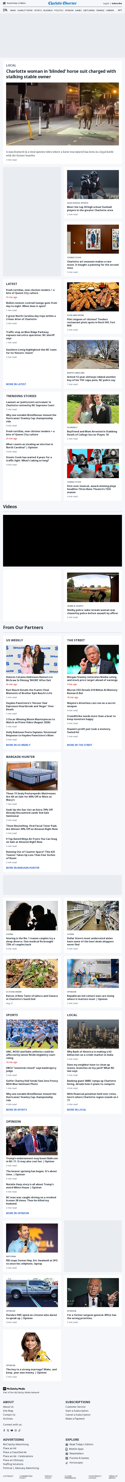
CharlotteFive (25, 10)
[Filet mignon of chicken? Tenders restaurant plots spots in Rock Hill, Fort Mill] (93, 296)
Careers (110, 10)
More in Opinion (17, 1213)
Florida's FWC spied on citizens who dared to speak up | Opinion (31, 1316)
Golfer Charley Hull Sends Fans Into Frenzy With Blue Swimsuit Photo (32, 1082)
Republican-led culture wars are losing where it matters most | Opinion (90, 997)
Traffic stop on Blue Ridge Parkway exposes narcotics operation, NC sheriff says (30, 335)
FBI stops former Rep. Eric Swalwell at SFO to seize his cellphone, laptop (32, 1262)
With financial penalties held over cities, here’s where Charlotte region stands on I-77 (93, 1097)
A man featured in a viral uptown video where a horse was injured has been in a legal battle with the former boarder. (60, 153)
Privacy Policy (48, 1477)
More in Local (76, 1109)
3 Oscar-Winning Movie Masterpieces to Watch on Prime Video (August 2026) (30, 721)
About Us (8, 1407)
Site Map (8, 1411)
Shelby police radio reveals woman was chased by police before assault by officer (92, 611)
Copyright (8, 1476)
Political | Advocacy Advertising (21, 1468)
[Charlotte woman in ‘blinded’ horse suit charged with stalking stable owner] (62, 114)
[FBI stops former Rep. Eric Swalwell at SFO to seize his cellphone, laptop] (32, 1238)
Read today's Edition (16, 3)
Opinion (69, 10)
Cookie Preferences (70, 1477)
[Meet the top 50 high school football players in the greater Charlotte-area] (93, 184)
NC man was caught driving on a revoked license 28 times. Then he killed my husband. (31, 1200)
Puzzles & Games (79, 1458)
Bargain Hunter (20, 757)
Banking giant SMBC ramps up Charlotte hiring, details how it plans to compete (91, 1082)
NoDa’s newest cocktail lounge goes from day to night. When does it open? (31, 304)
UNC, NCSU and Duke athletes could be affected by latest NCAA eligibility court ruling (30, 1055)
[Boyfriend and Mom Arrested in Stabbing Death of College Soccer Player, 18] (93, 409)
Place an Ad (9, 1448)
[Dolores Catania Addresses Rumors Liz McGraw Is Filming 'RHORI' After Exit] (32, 659)
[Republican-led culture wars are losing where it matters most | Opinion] (93, 973)
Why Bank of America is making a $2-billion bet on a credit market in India (90, 1053)
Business (48, 10)
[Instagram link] (15, 1430)
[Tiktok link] (19, 1430)
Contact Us (9, 1414)
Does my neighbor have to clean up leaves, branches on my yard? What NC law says (90, 1068)
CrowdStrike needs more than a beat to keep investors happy (91, 717)
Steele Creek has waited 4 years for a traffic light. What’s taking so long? (29, 459)
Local (11, 65)
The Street (76, 640)
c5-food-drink (14, 992)
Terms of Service (113, 1477)
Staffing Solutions (13, 1464)
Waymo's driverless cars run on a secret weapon (91, 704)
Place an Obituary (13, 1460)
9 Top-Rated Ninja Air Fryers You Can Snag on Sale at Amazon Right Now (31, 840)
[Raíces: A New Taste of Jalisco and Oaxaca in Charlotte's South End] (32, 973)
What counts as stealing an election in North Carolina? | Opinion (29, 446)
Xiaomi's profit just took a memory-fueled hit (89, 730)
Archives (8, 1418)
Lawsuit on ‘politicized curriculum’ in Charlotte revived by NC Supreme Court (30, 403)
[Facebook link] (4, 1430)
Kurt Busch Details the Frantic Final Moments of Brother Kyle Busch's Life (29, 691)
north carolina (75, 373)
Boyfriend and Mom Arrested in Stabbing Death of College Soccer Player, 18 (92, 433)
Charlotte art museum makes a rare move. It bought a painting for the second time (93, 265)
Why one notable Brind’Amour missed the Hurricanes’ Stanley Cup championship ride (31, 418)
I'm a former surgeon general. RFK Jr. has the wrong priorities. (91, 1316)
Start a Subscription (77, 1411)
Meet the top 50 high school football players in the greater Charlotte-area (90, 208)
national (11, 1256)
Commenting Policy (26, 1477)
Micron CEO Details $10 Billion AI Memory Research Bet (92, 691)
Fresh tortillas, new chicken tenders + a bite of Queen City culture (30, 291)
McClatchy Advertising (16, 1444)
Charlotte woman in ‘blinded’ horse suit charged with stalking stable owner (61, 73)
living (9, 934)
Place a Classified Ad (14, 1452)
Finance (100, 10)
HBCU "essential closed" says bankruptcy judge (31, 1069)
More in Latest (16, 384)
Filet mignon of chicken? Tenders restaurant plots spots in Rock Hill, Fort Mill (91, 322)
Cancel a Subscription (78, 1414)
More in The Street (79, 745)
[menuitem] (5, 10)
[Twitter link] (8, 1430)
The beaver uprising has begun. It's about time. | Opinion (31, 1173)
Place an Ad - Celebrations (18, 1456)
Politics (58, 10)
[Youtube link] (12, 1430)
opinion (71, 992)
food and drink (75, 315)
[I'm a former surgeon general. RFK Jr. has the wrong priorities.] (93, 1292)
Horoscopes (76, 1462)
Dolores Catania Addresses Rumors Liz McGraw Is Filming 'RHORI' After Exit (29, 678)
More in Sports (16, 1109)
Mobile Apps (76, 1449)
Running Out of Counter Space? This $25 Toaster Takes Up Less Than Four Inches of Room (30, 855)
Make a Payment (75, 1418)
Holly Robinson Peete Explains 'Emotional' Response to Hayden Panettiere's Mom (31, 734)
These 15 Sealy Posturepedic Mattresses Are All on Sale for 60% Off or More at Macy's (31, 796)
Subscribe (117, 3)
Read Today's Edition (81, 1444)
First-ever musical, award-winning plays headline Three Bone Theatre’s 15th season (91, 489)
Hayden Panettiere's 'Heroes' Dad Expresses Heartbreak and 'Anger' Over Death (30, 706)
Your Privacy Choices (95, 1477)
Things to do (74, 257)
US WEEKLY (14, 640)
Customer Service (76, 1407)
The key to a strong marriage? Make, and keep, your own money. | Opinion (31, 1371)
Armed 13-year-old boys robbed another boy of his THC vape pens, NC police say (91, 378)
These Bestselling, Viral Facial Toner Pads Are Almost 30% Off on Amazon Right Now (32, 827)
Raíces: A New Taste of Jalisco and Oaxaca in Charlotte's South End (32, 997)
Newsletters (77, 1453)
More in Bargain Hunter (22, 868)
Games (78, 10)
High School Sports (77, 203)
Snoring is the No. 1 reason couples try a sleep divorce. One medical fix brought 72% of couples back (30, 941)
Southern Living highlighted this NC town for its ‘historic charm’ (31, 351)
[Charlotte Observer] (62, 3)
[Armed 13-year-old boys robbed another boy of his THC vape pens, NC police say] (93, 354)
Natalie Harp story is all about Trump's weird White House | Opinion (30, 1186)
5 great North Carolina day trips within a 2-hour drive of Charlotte (31, 317)
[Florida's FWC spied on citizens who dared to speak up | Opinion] (32, 1292)
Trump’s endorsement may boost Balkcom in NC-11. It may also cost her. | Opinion (32, 1160)
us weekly (72, 427)
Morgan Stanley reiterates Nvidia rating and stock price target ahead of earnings (92, 678)
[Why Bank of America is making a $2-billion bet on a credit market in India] (93, 1034)
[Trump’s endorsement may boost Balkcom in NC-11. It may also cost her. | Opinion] (32, 1140)
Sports (38, 10)
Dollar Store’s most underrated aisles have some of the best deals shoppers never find (90, 941)
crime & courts (75, 606)
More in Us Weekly (18, 745)
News (13, 10)
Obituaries (89, 10)
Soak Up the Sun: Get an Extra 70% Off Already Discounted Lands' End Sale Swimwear (29, 813)
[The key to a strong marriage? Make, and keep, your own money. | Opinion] (32, 1346)
